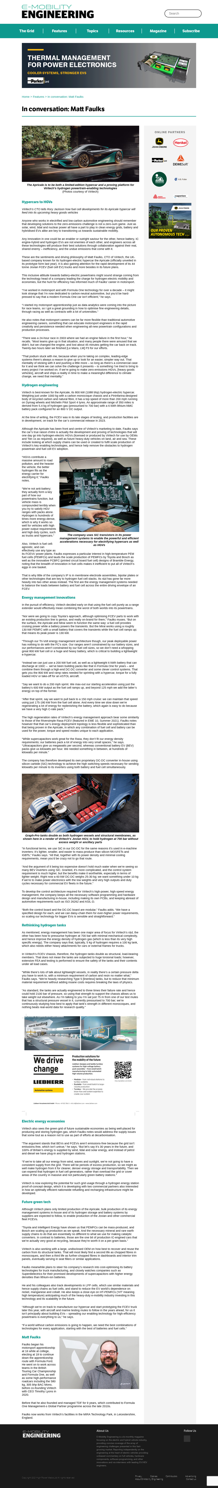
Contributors (171, 1476)
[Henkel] (180, 143)
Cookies (153, 1476)
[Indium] (159, 179)
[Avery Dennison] (159, 196)
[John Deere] (159, 142)
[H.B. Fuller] (180, 179)
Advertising (190, 1476)
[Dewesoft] (180, 160)
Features (59, 31)
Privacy (138, 1476)
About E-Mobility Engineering (149, 1478)
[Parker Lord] (109, 65)
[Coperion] (180, 196)
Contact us (191, 1478)
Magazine (158, 31)
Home (26, 96)
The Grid (26, 31)
